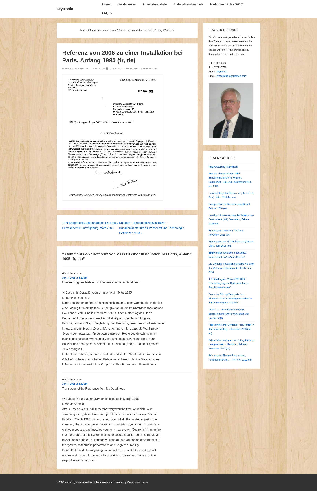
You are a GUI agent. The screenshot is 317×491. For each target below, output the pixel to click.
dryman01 (222, 71)
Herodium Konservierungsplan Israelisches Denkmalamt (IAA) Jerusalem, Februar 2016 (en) (231, 219)
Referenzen (150, 68)
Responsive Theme (137, 482)
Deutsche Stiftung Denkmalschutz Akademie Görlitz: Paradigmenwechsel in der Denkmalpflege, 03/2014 (230, 298)
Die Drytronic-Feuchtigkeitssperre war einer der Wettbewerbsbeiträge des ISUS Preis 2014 (231, 268)
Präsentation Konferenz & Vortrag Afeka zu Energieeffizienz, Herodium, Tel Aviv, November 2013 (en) (231, 344)
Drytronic (65, 9)
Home (106, 4)
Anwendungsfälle (155, 4)
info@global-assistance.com (231, 75)
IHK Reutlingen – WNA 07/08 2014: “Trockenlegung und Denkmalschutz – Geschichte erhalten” (229, 283)
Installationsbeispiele (188, 4)
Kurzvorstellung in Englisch (223, 166)
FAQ (105, 13)
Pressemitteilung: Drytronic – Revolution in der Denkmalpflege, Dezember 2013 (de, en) (231, 329)
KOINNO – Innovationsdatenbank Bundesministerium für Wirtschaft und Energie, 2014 (229, 313)
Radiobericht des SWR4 (226, 4)
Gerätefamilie (126, 4)
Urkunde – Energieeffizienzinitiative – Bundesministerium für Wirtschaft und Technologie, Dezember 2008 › (152, 228)
